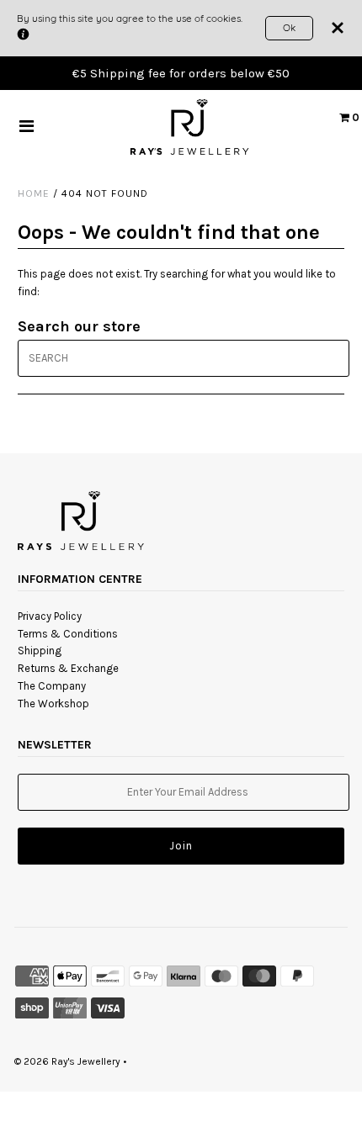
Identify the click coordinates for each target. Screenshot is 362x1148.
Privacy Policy (50, 616)
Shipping (39, 650)
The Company (52, 686)
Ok (289, 27)
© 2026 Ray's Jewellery (67, 1061)
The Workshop (53, 703)
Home (34, 193)
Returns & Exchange (68, 668)
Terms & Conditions (68, 633)
